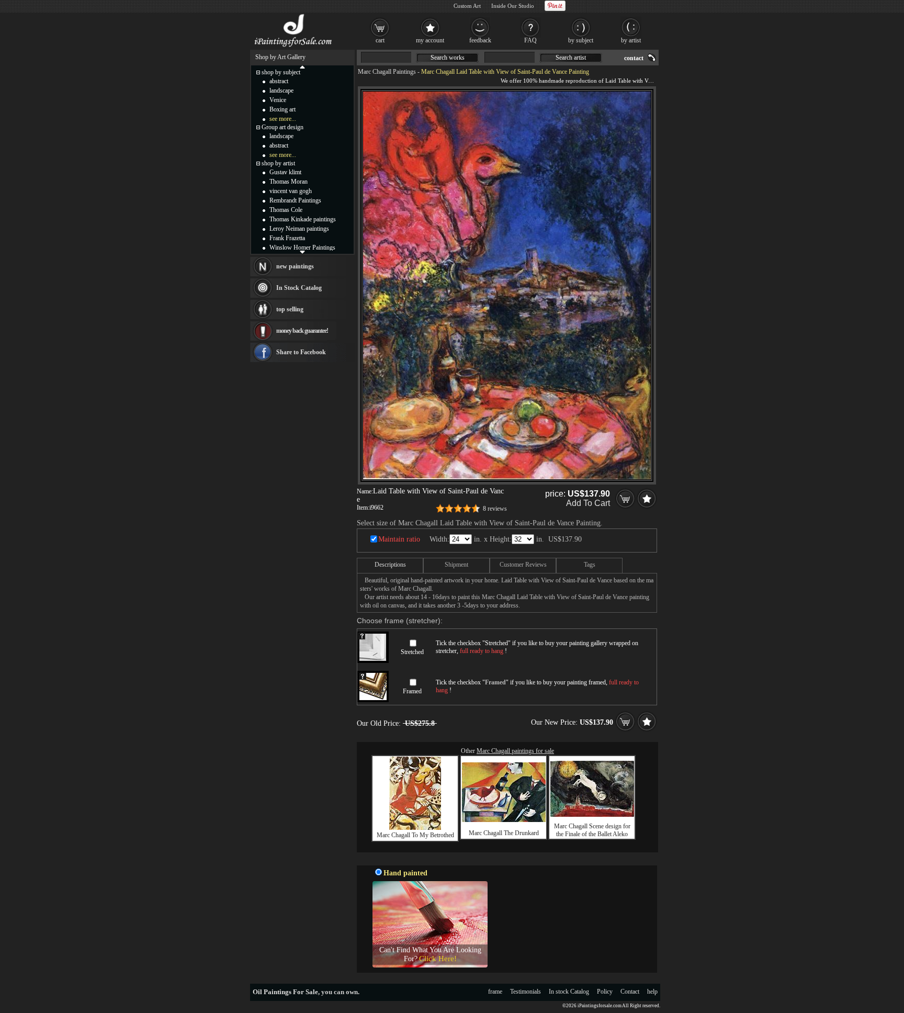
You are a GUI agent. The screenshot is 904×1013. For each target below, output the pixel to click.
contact (633, 58)
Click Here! (438, 958)
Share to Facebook (301, 352)
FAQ (530, 40)
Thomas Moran (288, 181)
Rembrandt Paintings (295, 200)
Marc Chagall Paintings (387, 71)
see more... (282, 118)
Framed (412, 691)
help (652, 991)
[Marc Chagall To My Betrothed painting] (415, 827)
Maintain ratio (399, 539)
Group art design (282, 127)
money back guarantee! (302, 330)
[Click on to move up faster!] (302, 66)
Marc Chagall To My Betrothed (415, 835)
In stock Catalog (569, 991)
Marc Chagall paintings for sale (515, 751)
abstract (278, 81)
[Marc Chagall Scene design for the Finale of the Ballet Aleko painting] (592, 814)
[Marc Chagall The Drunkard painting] (504, 820)
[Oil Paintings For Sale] (294, 47)
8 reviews (495, 508)
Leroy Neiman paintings (299, 228)
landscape (281, 90)
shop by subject (281, 72)
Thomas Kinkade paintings (302, 219)
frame (495, 991)
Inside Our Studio (512, 6)
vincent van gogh (290, 191)
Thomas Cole (285, 209)
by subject (580, 40)
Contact (629, 991)
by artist (631, 40)
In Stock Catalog (299, 287)
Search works (448, 57)
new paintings (295, 266)
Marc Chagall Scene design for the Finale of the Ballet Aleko (592, 830)
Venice (277, 100)
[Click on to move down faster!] (302, 251)
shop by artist (278, 163)
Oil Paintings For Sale (285, 992)
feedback (480, 40)
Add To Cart (588, 503)
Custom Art (467, 6)
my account (430, 40)
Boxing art (282, 109)
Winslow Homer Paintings (302, 247)
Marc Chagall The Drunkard (504, 833)
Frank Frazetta (287, 238)
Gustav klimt (285, 172)
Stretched (412, 652)
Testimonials (525, 991)
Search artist (571, 57)
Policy (605, 991)
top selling (289, 309)
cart (380, 40)
